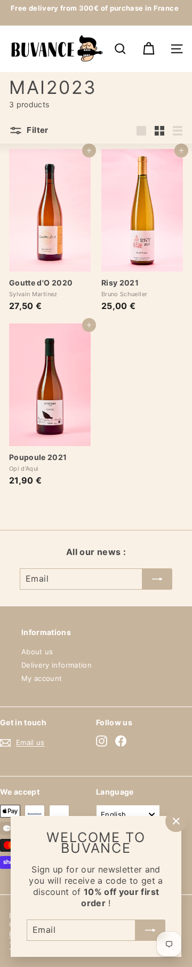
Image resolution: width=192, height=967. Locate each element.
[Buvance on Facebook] (120, 741)
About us (37, 651)
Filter (37, 130)
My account (41, 678)
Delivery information (56, 665)
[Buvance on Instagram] (101, 741)
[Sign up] (150, 929)
